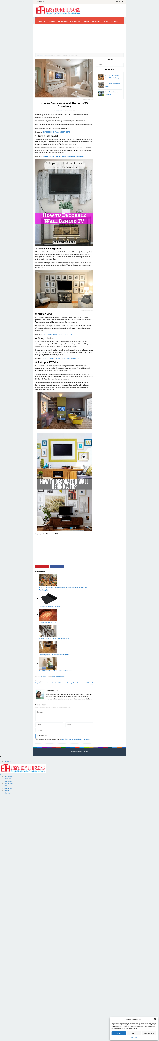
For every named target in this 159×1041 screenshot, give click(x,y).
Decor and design (57, 676)
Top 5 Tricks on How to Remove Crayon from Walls (55, 671)
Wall (63, 676)
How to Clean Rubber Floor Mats (49, 606)
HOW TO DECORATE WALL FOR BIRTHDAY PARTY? (61, 358)
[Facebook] (117, 2)
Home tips (43, 676)
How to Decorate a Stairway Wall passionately (54, 638)
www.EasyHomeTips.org (79, 752)
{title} (132, 1037)
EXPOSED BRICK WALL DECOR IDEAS (56, 132)
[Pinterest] (119, 2)
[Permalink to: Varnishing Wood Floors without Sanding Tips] (48, 647)
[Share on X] (71, 566)
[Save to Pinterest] (42, 566)
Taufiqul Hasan (52, 690)
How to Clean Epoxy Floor (47, 622)
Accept (119, 1033)
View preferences (149, 1033)
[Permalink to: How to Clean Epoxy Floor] (48, 615)
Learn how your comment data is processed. (75, 739)
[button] (155, 1019)
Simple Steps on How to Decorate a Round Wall (48, 682)
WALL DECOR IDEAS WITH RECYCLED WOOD (59, 334)
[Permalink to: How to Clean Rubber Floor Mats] (48, 598)
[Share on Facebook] (57, 566)
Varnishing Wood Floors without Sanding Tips (54, 654)
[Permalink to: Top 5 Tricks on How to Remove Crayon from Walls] (48, 663)
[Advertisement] (79, 38)
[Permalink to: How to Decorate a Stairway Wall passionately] (48, 631)
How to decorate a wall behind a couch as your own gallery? (64, 156)
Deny (134, 1033)
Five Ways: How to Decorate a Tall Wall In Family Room (80, 683)
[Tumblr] (122, 2)
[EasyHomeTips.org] (58, 10)
